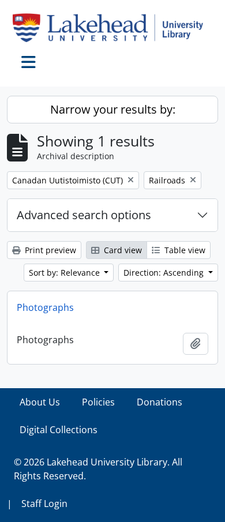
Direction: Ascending (164, 272)
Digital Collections (58, 429)
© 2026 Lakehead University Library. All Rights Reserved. (98, 469)
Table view (183, 250)
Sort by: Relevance (65, 272)
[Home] (112, 28)
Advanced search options (84, 215)
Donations (159, 402)
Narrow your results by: (112, 109)
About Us (40, 402)
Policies (98, 402)
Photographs (45, 307)
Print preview (49, 250)
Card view (122, 250)
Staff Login (44, 503)
